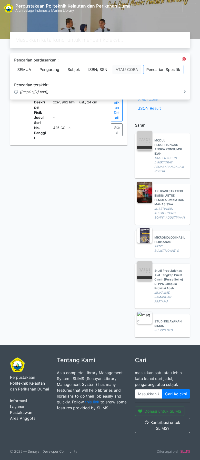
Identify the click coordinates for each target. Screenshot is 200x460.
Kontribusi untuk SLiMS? (165, 425)
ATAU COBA (127, 69)
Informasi (18, 400)
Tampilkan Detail (116, 107)
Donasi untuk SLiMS (162, 411)
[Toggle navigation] (189, 8)
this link (92, 402)
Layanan (17, 406)
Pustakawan (21, 412)
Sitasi (117, 129)
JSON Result (149, 108)
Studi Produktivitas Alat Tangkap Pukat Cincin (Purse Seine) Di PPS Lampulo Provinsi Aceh (168, 279)
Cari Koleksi (176, 393)
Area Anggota (23, 418)
